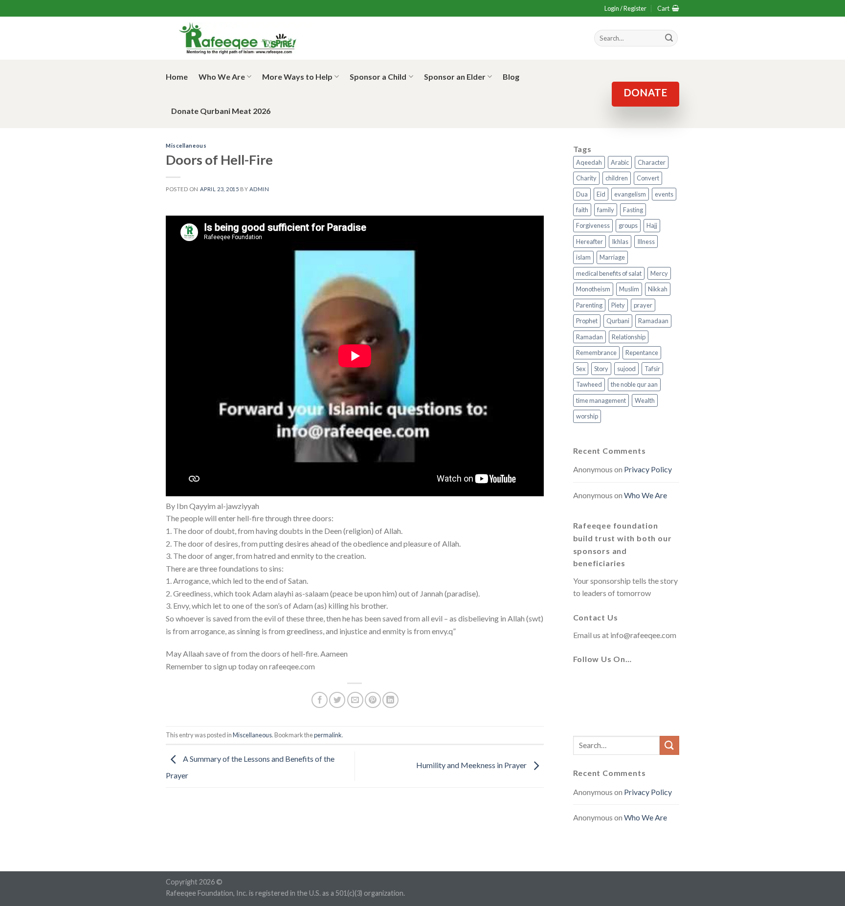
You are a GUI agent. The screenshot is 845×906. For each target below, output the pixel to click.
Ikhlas (620, 241)
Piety (618, 305)
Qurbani (617, 321)
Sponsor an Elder (455, 76)
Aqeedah (589, 162)
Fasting (633, 210)
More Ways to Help (297, 76)
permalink (328, 735)
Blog (511, 76)
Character (652, 162)
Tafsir (652, 369)
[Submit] (669, 745)
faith (582, 210)
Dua (582, 194)
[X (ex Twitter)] (606, 682)
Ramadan (589, 337)
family (605, 210)
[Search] (669, 38)
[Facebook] (583, 682)
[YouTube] (653, 682)
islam (583, 257)
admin (259, 189)
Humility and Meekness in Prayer (472, 765)
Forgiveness (593, 225)
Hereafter (589, 241)
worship (587, 416)
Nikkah (657, 289)
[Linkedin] (583, 712)
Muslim (629, 289)
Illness (646, 241)
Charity (586, 178)
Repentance (641, 352)
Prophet (587, 321)
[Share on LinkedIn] (390, 700)
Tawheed (589, 384)
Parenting (589, 305)
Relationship (628, 337)
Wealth (645, 400)
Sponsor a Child (378, 76)
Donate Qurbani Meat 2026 (220, 110)
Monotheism (593, 289)
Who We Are (222, 76)
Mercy (659, 273)
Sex (580, 369)
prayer (643, 305)
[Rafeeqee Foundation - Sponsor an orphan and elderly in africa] (239, 38)
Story (601, 369)
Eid (601, 194)
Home (177, 76)
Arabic (620, 162)
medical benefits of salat (609, 273)
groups (628, 225)
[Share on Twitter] (337, 700)
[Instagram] (630, 682)
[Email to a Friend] (355, 700)
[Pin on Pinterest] (373, 700)
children (616, 178)
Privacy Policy (648, 469)
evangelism (630, 194)
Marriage (612, 257)
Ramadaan (653, 321)
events (664, 194)
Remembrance (596, 352)
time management (601, 400)
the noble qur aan (634, 384)
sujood (626, 369)
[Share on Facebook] (319, 700)
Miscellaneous (186, 145)
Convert (648, 178)
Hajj (651, 225)
